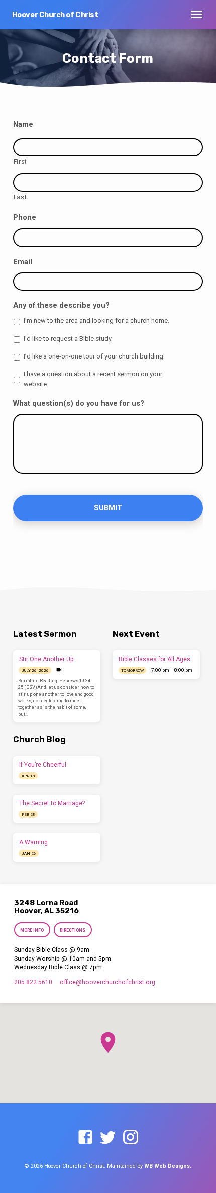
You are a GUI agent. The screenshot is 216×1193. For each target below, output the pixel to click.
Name (23, 124)
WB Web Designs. (167, 1166)
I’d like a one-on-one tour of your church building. (94, 356)
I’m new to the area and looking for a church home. (96, 320)
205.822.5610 (33, 982)
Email (22, 261)
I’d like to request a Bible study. (68, 338)
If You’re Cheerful (42, 764)
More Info (32, 930)
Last (20, 197)
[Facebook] (85, 1137)
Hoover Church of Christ (55, 15)
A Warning (33, 842)
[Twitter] (108, 1137)
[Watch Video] (59, 670)
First (20, 161)
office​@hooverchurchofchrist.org (107, 982)
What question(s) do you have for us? (78, 403)
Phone (24, 217)
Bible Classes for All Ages (154, 659)
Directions (73, 930)
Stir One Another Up (46, 659)
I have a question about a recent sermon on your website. (93, 378)
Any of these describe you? (61, 305)
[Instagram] (131, 1137)
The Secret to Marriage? (52, 803)
